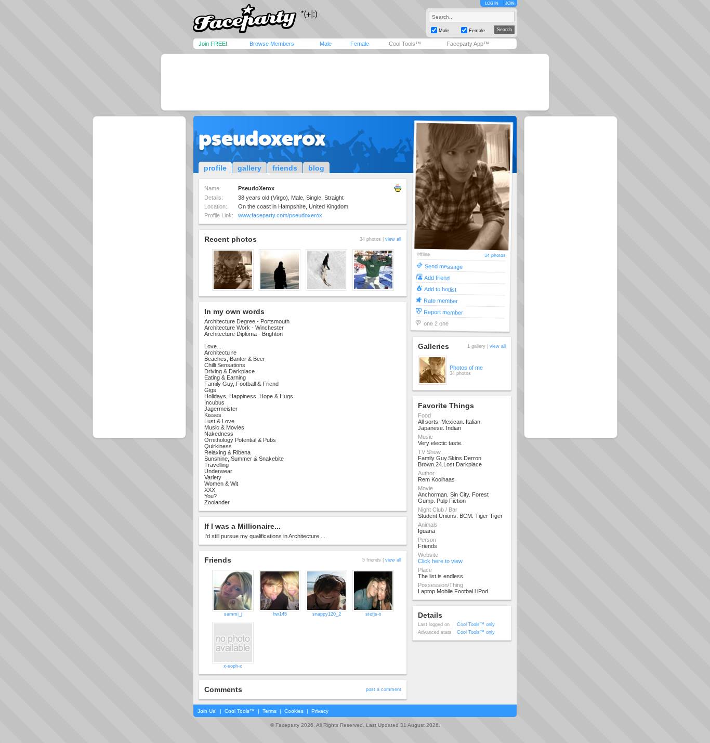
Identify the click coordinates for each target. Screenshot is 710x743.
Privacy (319, 711)
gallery (249, 168)
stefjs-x (373, 614)
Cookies (294, 711)
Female (359, 44)
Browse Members (271, 44)
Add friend (437, 277)
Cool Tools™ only (476, 624)
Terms (269, 711)
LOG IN (491, 3)
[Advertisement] (355, 82)
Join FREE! (213, 44)
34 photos (495, 255)
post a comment (383, 689)
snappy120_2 (326, 614)
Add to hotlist (440, 288)
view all (393, 239)
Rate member (441, 300)
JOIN (510, 3)
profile (215, 168)
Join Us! (207, 711)
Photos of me (466, 367)
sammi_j (233, 614)
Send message (444, 266)
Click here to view (440, 561)
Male (326, 44)
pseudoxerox (262, 138)
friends (284, 168)
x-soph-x (232, 666)
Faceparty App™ (467, 44)
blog (316, 168)
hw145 (280, 614)
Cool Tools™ (405, 44)
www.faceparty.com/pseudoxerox (280, 215)
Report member (443, 311)
